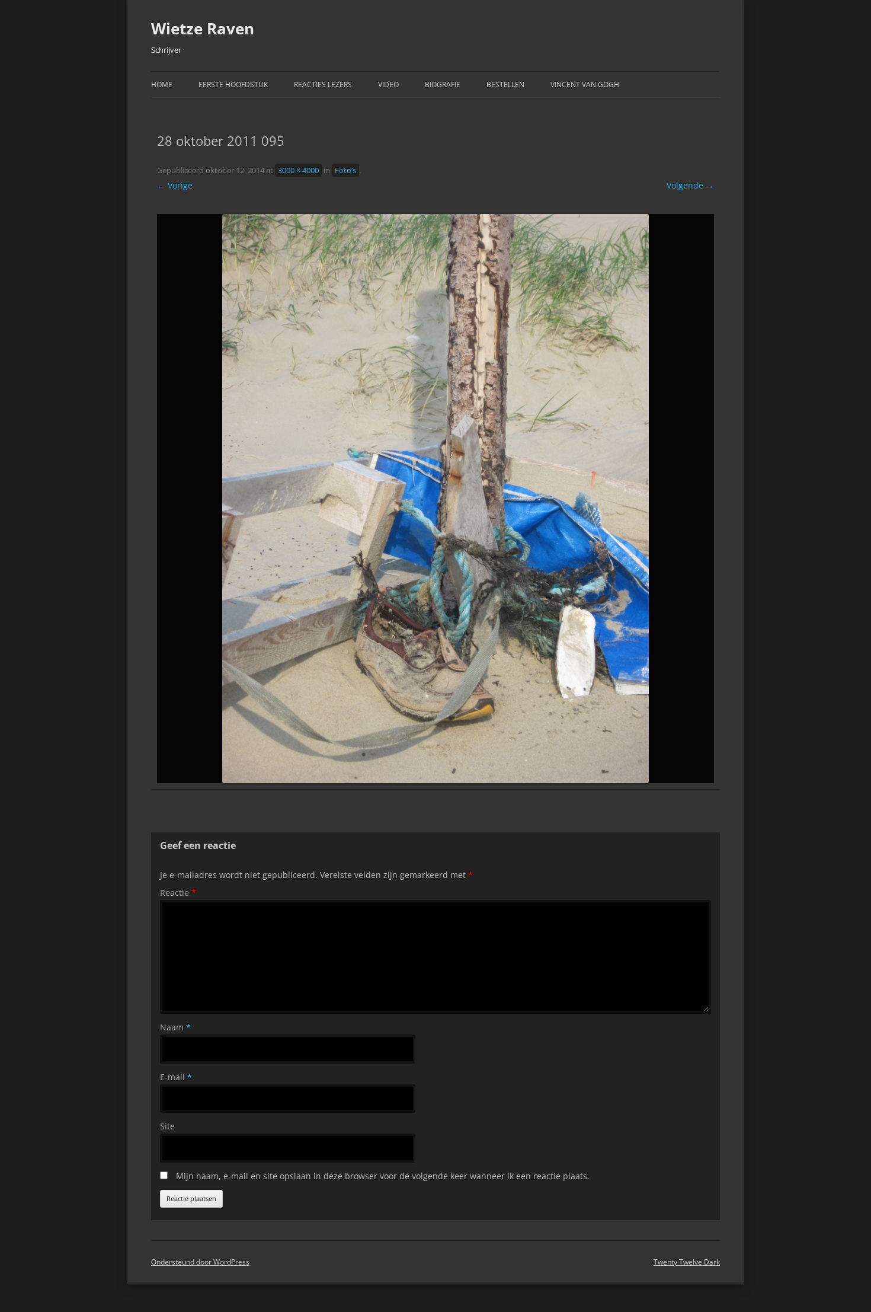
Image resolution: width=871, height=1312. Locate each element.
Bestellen (505, 84)
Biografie (442, 84)
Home (161, 84)
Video (388, 84)
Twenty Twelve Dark (687, 1262)
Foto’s (345, 170)
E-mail (176, 1077)
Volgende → (690, 185)
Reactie (178, 892)
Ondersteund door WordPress (200, 1262)
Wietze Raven (202, 28)
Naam (175, 1027)
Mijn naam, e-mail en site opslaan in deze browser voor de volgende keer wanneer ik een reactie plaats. (383, 1176)
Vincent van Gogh (584, 84)
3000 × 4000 (298, 170)
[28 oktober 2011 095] (435, 498)
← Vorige (175, 185)
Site (167, 1126)
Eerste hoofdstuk (233, 84)
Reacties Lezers (323, 84)
